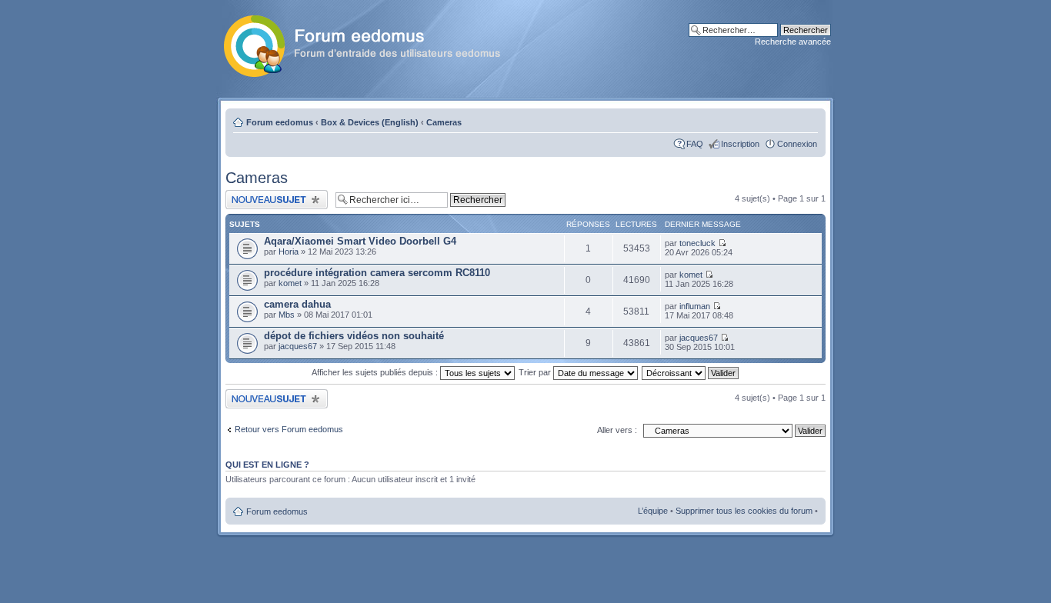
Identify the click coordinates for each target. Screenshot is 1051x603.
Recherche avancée (793, 41)
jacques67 (298, 346)
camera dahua (297, 304)
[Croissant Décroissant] (691, 372)
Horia (289, 251)
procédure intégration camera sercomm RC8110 (377, 272)
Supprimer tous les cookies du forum (744, 510)
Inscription (740, 143)
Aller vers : (617, 430)
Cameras (444, 122)
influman (694, 306)
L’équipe (653, 510)
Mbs (287, 314)
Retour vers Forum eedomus (289, 429)
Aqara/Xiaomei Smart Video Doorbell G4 (360, 241)
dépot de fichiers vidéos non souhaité (354, 335)
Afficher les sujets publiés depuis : (376, 372)
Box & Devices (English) (370, 122)
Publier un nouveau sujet (271, 194)
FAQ (694, 143)
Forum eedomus (279, 122)
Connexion (797, 143)
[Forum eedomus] (374, 43)
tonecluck (697, 243)
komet (290, 283)
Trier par (536, 372)
